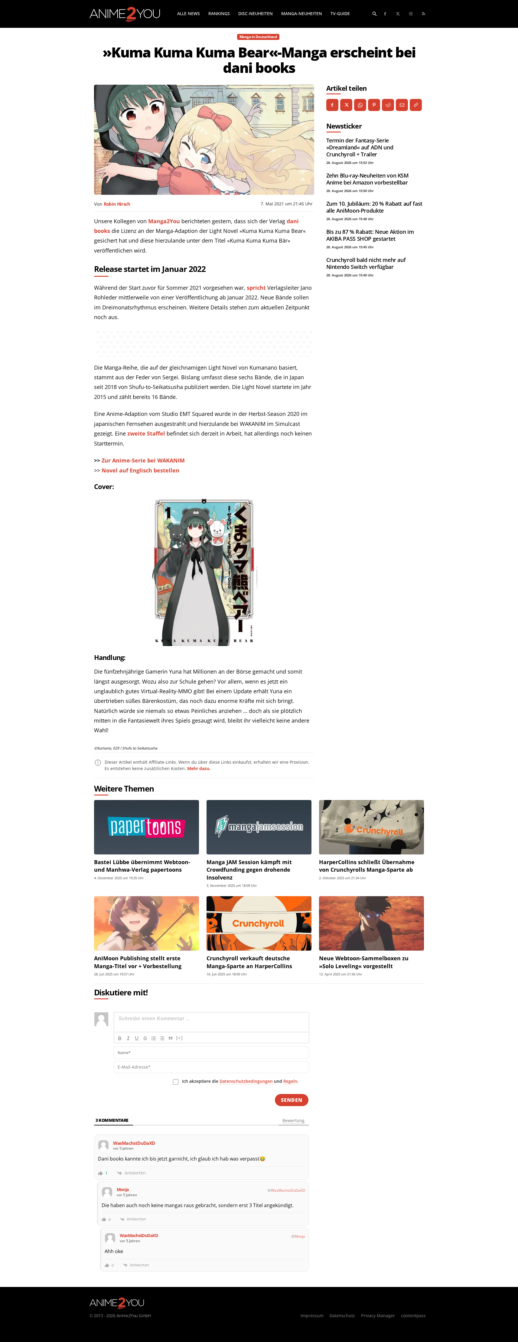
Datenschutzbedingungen (246, 1081)
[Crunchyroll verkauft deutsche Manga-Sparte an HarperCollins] (259, 923)
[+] (179, 1038)
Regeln (290, 1081)
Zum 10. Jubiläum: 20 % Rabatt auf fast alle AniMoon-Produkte (374, 207)
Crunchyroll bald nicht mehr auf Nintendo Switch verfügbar (366, 263)
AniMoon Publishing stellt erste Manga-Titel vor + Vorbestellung (137, 962)
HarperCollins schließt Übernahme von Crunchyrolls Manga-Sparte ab (367, 865)
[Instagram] (411, 14)
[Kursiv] (128, 1038)
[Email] (402, 105)
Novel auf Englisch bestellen (140, 470)
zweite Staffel (146, 433)
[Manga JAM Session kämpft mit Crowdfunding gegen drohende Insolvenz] (259, 827)
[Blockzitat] (170, 1038)
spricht (256, 287)
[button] (374, 13)
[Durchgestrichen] (145, 1038)
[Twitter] (398, 14)
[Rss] (424, 14)
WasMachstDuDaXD (288, 1190)
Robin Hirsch (117, 204)
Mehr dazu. (198, 768)
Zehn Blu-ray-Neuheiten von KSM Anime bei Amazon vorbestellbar (367, 179)
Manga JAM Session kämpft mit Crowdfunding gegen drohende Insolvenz (249, 869)
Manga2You (164, 221)
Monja (300, 1236)
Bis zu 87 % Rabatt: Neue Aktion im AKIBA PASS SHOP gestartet (370, 235)
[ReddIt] (388, 105)
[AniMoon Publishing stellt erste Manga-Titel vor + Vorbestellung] (146, 923)
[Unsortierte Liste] (162, 1038)
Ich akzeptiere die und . (240, 1081)
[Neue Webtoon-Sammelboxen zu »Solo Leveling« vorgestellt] (371, 923)
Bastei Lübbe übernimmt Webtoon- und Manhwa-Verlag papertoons (142, 865)
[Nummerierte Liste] (153, 1038)
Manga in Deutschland (258, 36)
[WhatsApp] (360, 105)
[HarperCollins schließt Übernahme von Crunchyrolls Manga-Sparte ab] (371, 827)
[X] (346, 105)
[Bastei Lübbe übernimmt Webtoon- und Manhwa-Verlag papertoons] (146, 827)
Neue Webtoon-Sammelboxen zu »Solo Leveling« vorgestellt (364, 962)
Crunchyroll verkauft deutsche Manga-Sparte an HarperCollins (249, 962)
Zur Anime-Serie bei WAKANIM (143, 460)
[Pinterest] (374, 105)
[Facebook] (385, 14)
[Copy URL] (416, 105)
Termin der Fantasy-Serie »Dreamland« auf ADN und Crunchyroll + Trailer (359, 147)
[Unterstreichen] (136, 1038)
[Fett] (120, 1038)
